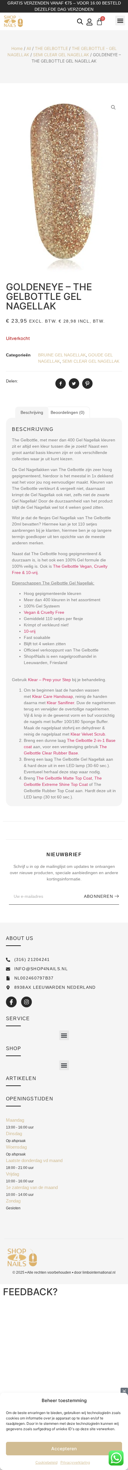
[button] (120, 20)
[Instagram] (26, 1002)
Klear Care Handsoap (52, 696)
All (28, 48)
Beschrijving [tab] (32, 412)
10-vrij (29, 631)
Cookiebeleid (46, 1462)
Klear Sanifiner (60, 702)
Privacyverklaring (75, 1462)
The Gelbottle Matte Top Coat (64, 778)
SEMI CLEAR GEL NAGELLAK (61, 54)
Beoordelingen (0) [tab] (68, 412)
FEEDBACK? (30, 1292)
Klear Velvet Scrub (88, 734)
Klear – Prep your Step (49, 679)
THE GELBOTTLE (51, 48)
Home (17, 48)
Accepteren (64, 1448)
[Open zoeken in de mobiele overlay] (80, 21)
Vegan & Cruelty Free (44, 612)
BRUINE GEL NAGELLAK (62, 355)
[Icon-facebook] (11, 1002)
